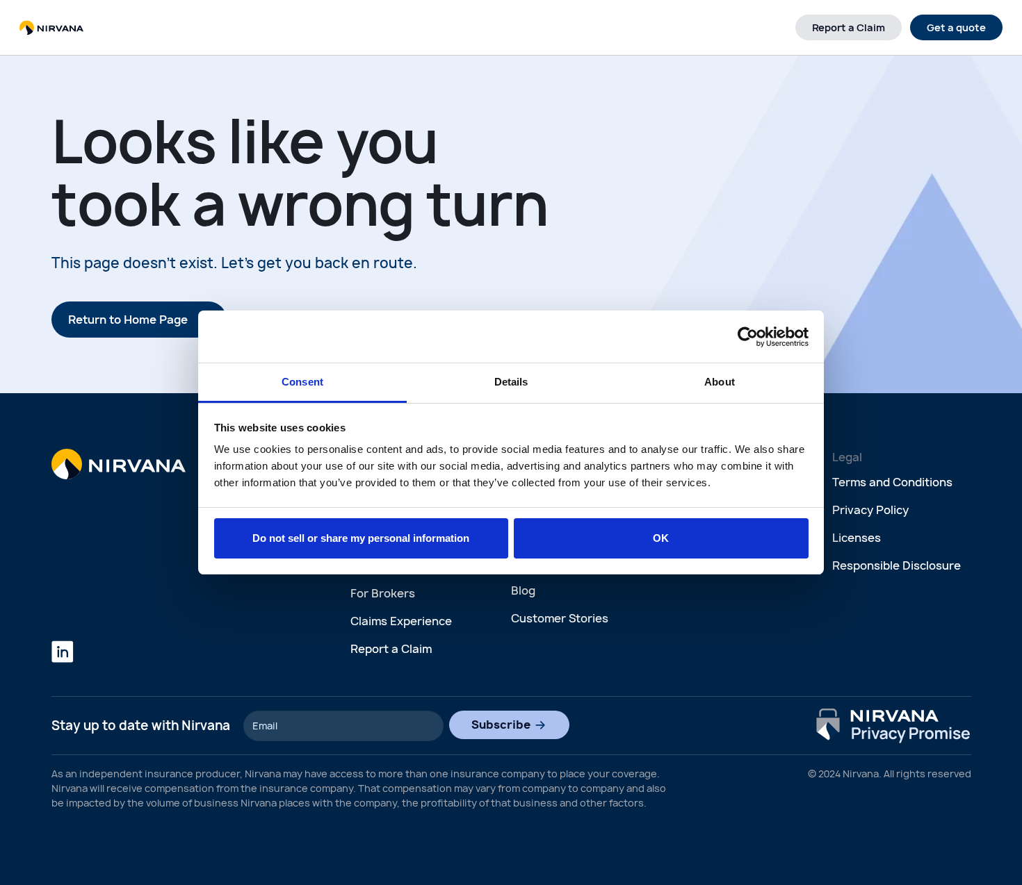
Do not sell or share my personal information (360, 538)
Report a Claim (848, 27)
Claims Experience (401, 621)
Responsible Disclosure (896, 565)
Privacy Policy (870, 510)
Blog (523, 590)
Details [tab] (511, 382)
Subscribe (500, 724)
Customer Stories (559, 618)
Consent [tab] (302, 382)
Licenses (856, 537)
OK (661, 538)
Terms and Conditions (892, 482)
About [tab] (719, 382)
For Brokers (382, 593)
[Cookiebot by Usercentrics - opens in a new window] (748, 336)
